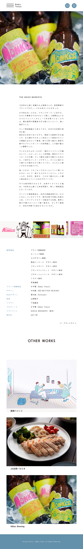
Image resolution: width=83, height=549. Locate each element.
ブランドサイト (70, 323)
